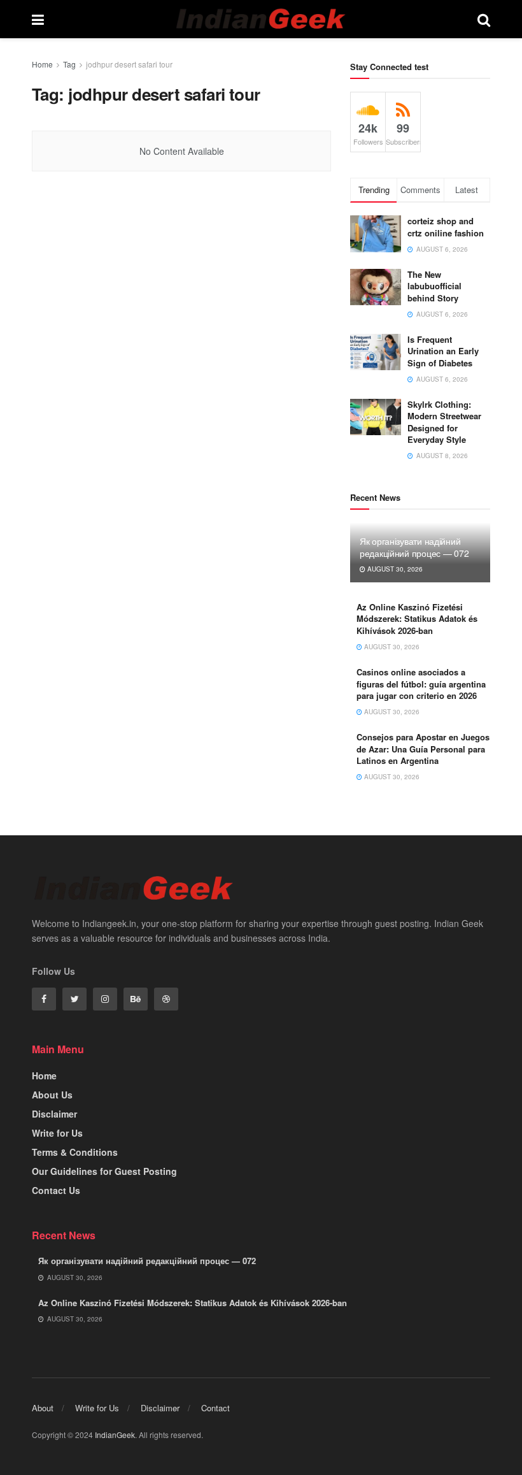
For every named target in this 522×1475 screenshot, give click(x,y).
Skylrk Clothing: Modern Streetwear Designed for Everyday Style (444, 421)
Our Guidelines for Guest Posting (104, 1171)
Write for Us (57, 1132)
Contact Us (56, 1190)
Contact (215, 1408)
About (42, 1408)
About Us (52, 1094)
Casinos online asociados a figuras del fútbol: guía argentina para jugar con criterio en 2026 (421, 683)
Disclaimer (54, 1113)
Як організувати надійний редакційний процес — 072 (414, 547)
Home (42, 64)
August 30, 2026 (394, 569)
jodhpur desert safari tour (129, 64)
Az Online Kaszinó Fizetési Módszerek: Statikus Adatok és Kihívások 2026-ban (416, 618)
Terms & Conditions (75, 1152)
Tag (69, 64)
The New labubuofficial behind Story (434, 285)
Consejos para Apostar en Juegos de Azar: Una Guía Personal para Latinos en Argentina (423, 748)
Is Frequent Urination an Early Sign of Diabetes (443, 350)
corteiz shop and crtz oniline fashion (446, 226)
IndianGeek (115, 1434)
